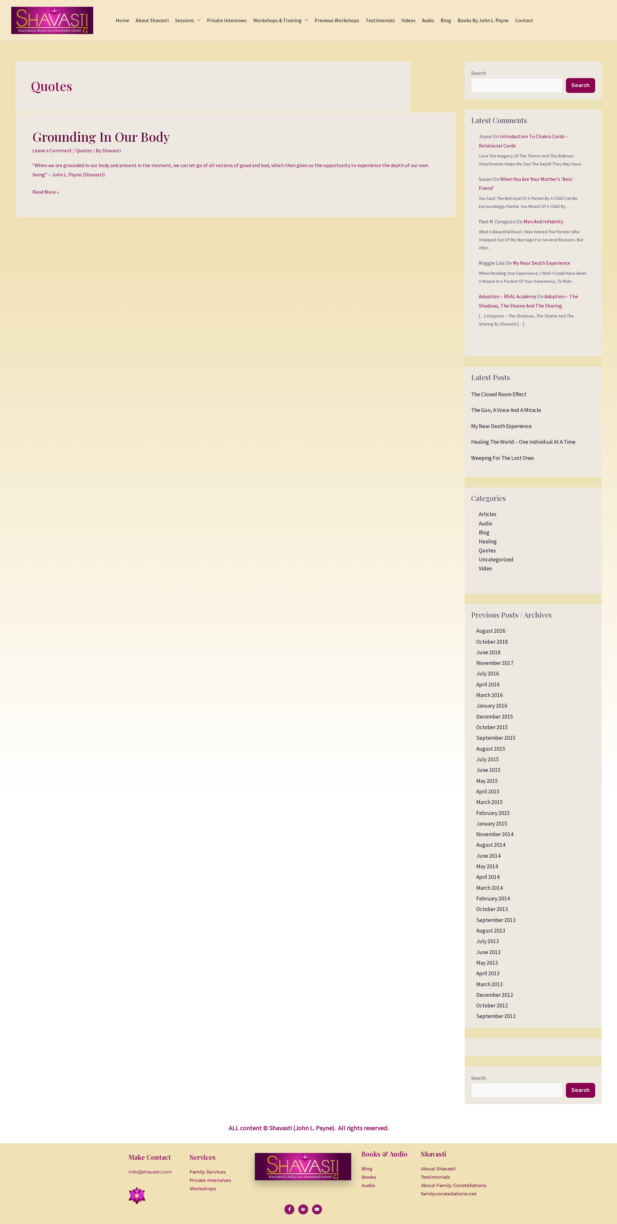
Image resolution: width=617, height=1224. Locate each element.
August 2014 (490, 844)
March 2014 (489, 887)
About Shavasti (438, 1169)
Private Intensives (210, 1180)
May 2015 (487, 780)
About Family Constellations (453, 1185)
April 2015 (488, 791)
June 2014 (488, 855)
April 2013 (488, 973)
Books (369, 1177)
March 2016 (489, 695)
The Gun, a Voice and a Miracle (506, 410)
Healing (488, 541)
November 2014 (495, 834)
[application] (197, 20)
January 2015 (491, 823)
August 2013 (490, 930)
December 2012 (494, 994)
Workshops (203, 1189)
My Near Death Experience (541, 263)
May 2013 (487, 962)
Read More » (45, 191)
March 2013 (489, 984)
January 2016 (491, 705)
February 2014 (493, 898)
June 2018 (488, 652)
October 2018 (492, 641)
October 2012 (492, 1005)
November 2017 (495, 662)
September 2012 (496, 1016)
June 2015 (488, 769)
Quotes (84, 150)
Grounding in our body (101, 136)
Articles (487, 514)
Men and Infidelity (543, 221)
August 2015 (490, 748)
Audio (485, 523)
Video (485, 568)
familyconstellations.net (449, 1194)
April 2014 (488, 876)
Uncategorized (496, 559)
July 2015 (487, 759)
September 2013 (496, 920)
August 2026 (490, 630)
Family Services (208, 1172)
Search (478, 73)
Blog (484, 532)
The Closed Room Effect (498, 394)
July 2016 (487, 673)
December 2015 (494, 716)
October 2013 (492, 909)
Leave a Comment (52, 150)
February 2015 (493, 813)
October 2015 (492, 727)
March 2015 (489, 802)
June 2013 (488, 952)
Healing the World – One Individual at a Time (523, 441)
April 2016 (488, 684)
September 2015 (496, 737)
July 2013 (487, 941)
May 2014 (487, 866)
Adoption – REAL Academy (507, 296)
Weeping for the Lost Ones (502, 457)
